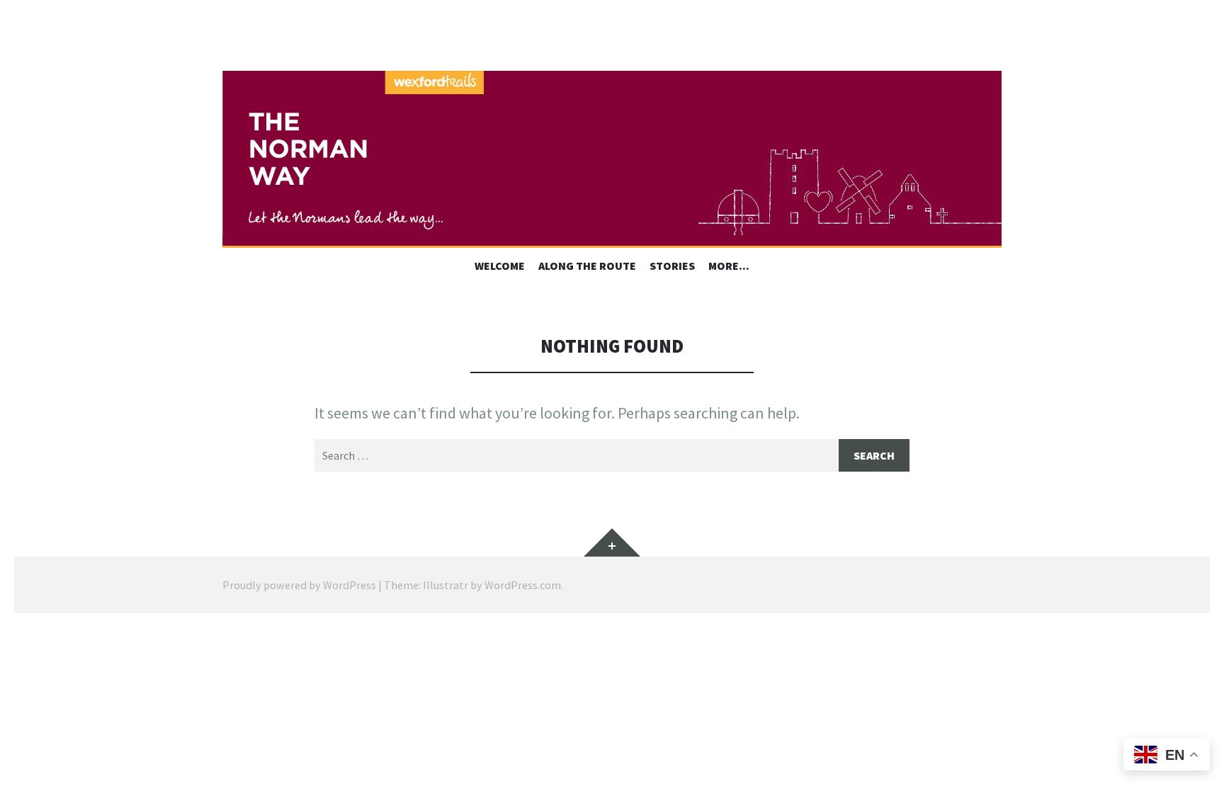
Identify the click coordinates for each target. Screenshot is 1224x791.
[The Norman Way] (612, 159)
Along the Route (587, 265)
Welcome (500, 265)
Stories (672, 265)
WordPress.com (522, 585)
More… (728, 265)
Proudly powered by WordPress (299, 585)
